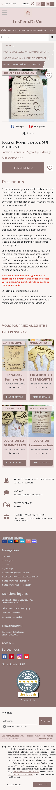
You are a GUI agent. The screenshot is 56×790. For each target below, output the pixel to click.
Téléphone (9, 643)
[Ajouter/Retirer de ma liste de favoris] (50, 168)
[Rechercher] (52, 37)
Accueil (8, 45)
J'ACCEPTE (42, 784)
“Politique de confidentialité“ (20, 774)
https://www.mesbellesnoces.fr (17, 585)
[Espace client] (32, 4)
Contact (25, 3)
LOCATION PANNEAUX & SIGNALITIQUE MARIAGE (24, 58)
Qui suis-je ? (8, 568)
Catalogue (8, 560)
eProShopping (12, 738)
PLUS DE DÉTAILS (23, 168)
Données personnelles (12, 617)
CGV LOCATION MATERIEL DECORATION (20, 576)
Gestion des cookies (11, 612)
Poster (30, 133)
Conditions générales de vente (16, 572)
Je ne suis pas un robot (17, 726)
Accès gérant (46, 738)
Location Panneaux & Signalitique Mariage (26, 152)
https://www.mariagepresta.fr (16, 580)
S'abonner (45, 721)
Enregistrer (39, 126)
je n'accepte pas (14, 784)
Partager (19, 126)
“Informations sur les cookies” (26, 771)
